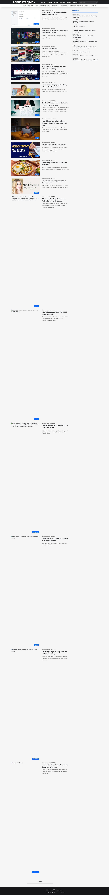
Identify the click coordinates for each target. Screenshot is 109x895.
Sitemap (62, 892)
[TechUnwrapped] (23, 2)
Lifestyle (86, 5)
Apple (36, 5)
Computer (49, 2)
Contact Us (47, 892)
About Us (75, 2)
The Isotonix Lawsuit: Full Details (54, 144)
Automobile (73, 5)
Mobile (43, 2)
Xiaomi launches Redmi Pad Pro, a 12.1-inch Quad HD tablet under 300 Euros (54, 123)
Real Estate (30, 5)
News (24, 5)
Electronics (54, 5)
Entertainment (63, 5)
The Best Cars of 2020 (49, 48)
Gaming (56, 2)
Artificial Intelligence (44, 5)
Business (62, 2)
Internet (69, 2)
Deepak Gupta (46, 10)
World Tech (94, 5)
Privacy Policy (55, 892)
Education (80, 5)
